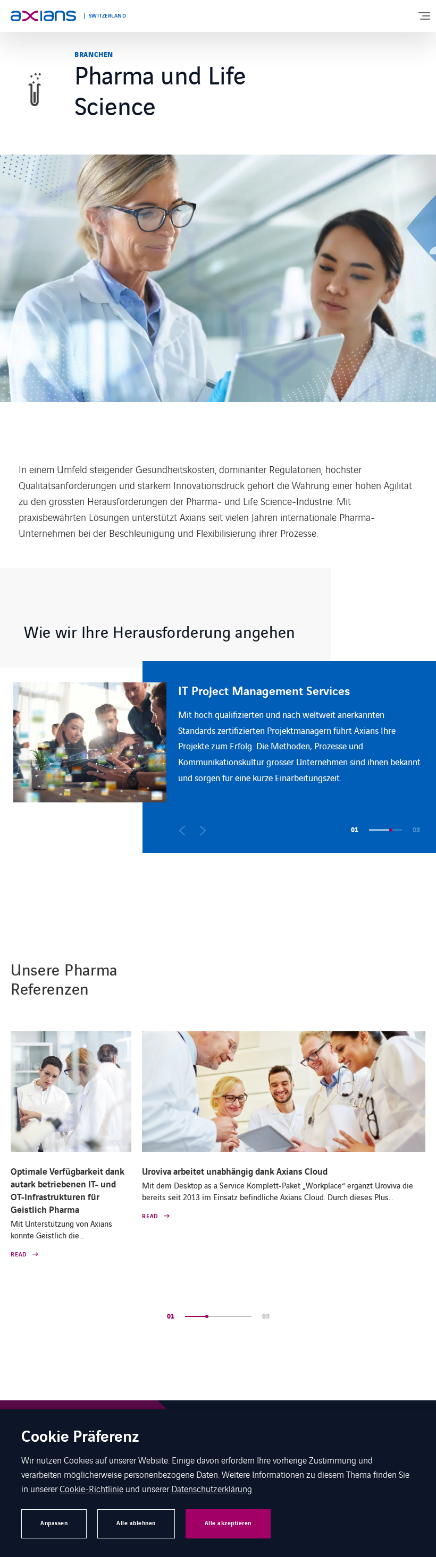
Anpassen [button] (54, 1523)
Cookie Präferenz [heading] (80, 1438)
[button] (182, 830)
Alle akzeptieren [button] (228, 1523)
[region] (224, 757)
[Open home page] (43, 16)
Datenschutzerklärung (211, 1488)
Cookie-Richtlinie (91, 1488)
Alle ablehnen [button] (136, 1523)
